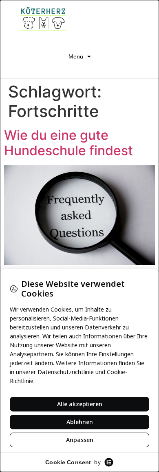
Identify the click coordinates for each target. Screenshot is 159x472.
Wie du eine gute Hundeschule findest (68, 142)
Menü (75, 56)
